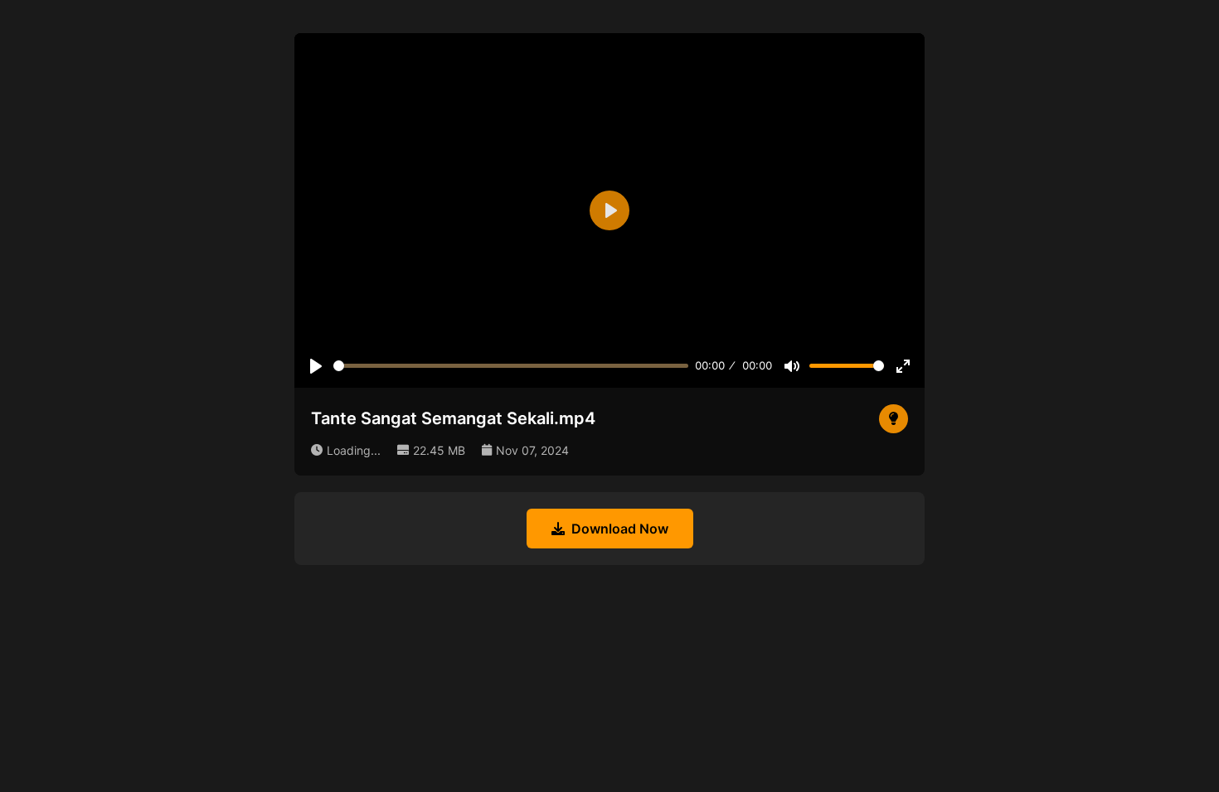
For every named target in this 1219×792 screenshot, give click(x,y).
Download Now (619, 528)
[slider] (510, 366)
